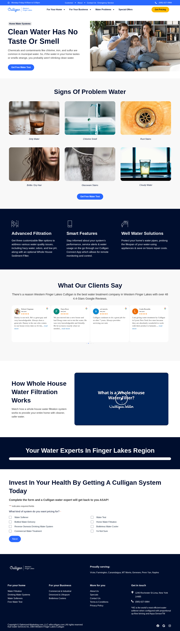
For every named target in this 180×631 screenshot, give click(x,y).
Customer (69, 3)
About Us (94, 591)
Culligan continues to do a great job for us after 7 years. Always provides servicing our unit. (109, 320)
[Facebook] (157, 625)
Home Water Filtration (106, 522)
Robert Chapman (27, 309)
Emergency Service (106, 3)
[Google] (163, 625)
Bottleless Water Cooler (107, 526)
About (80, 3)
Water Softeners (15, 598)
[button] (121, 399)
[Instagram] (169, 625)
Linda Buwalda (144, 309)
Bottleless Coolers (57, 598)
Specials (94, 595)
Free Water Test (15, 602)
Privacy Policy (96, 605)
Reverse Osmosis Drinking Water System (33, 526)
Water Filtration (15, 591)
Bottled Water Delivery (24, 522)
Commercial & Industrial (60, 591)
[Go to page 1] (88, 343)
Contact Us (91, 3)
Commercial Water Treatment (28, 531)
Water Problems (103, 9)
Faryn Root (65, 309)
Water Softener (21, 517)
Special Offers (126, 9)
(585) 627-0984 (165, 3)
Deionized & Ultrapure (59, 595)
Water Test (101, 517)
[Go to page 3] (91, 343)
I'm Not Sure (102, 531)
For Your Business (78, 9)
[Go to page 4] (93, 343)
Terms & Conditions (99, 602)
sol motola (104, 309)
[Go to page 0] (86, 343)
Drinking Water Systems (19, 595)
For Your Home (54, 9)
